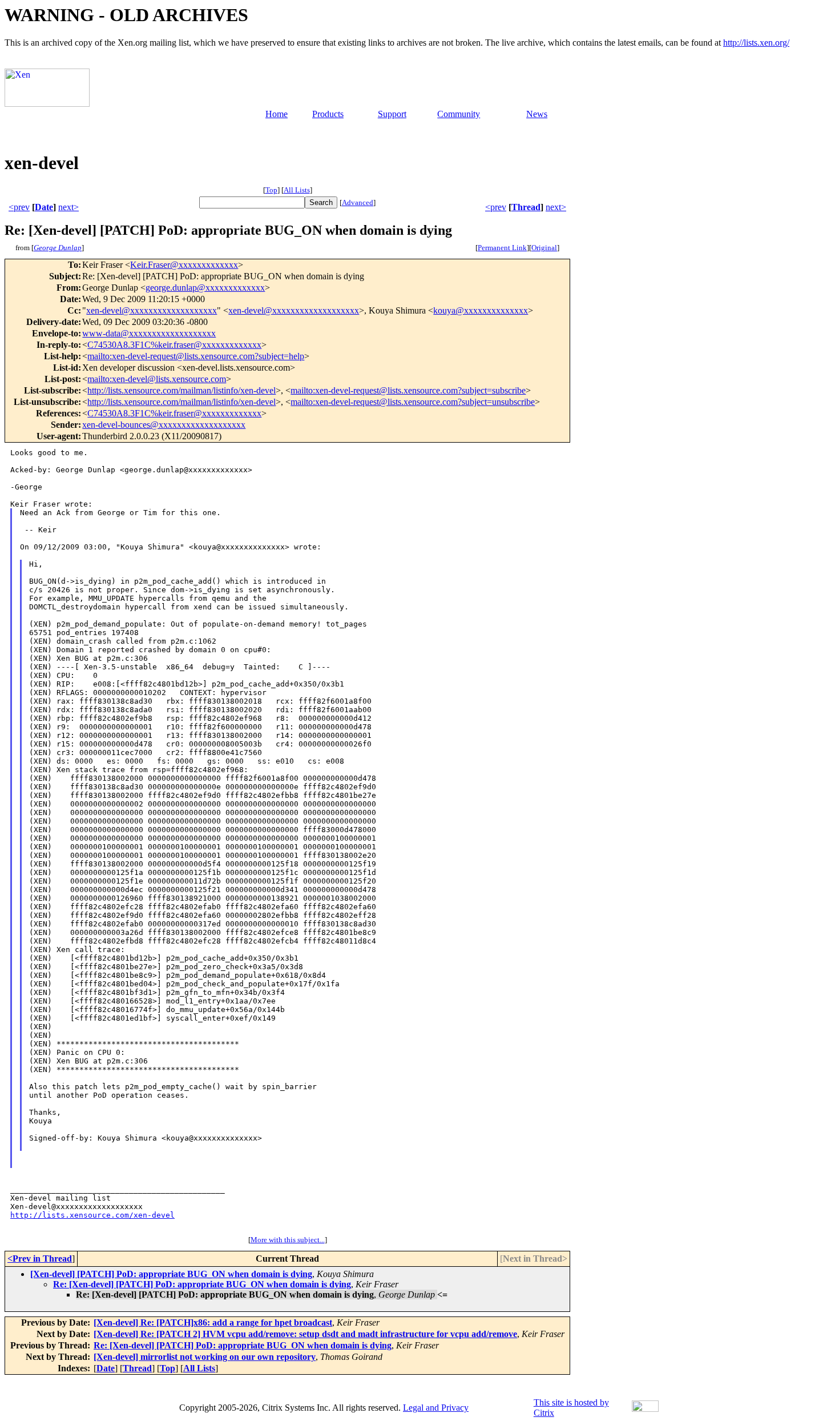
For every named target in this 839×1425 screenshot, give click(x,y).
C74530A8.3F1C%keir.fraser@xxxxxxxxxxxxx (174, 345)
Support (392, 114)
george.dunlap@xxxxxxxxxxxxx (205, 287)
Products (328, 114)
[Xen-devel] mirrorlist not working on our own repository (205, 1357)
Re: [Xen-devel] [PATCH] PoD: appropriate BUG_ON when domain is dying (202, 1284)
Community (458, 114)
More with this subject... (288, 1239)
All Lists (297, 190)
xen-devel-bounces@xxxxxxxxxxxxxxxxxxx (163, 424)
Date (44, 207)
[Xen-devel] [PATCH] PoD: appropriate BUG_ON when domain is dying (171, 1274)
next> (68, 207)
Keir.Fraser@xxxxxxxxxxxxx (184, 265)
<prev (19, 207)
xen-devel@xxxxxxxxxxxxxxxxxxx (151, 310)
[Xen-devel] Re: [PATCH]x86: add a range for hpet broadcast (213, 1322)
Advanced (357, 202)
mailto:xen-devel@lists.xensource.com (156, 379)
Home (276, 114)
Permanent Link (502, 247)
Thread (525, 207)
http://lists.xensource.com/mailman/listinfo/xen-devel (181, 390)
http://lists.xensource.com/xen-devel (92, 1215)
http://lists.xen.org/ (756, 42)
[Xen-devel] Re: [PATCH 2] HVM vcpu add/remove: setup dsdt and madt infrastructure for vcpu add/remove (305, 1334)
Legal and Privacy (436, 1407)
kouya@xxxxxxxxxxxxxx (480, 310)
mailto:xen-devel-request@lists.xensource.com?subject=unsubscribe (413, 402)
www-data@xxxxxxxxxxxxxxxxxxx (149, 333)
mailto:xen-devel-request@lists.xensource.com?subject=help (195, 356)
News (536, 114)
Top (271, 190)
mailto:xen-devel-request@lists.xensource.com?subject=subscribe (408, 390)
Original (544, 247)
